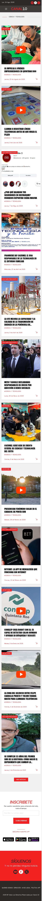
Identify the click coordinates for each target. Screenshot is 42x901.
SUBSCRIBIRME (21, 821)
